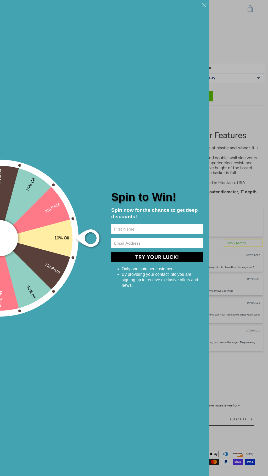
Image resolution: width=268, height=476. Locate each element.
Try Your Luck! (157, 257)
